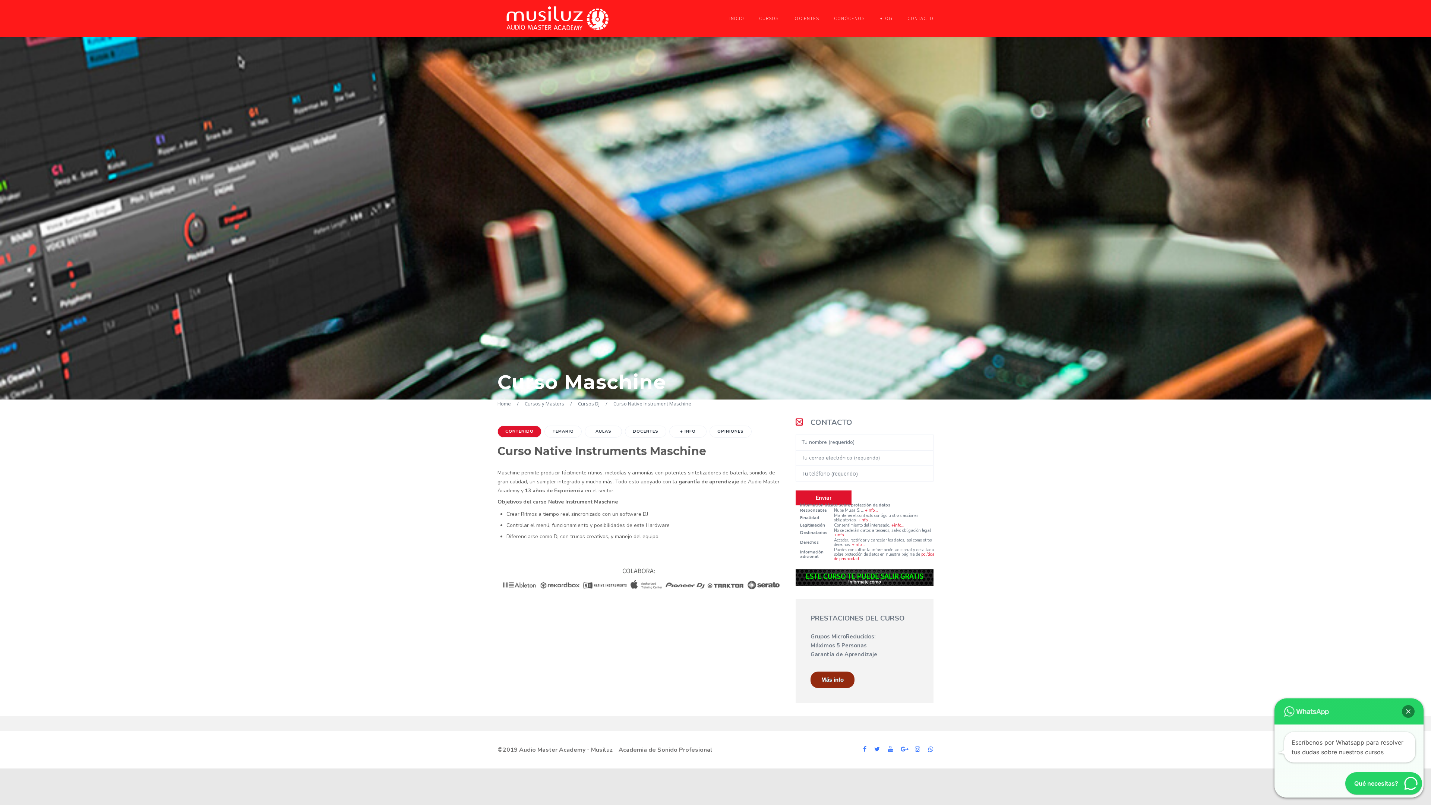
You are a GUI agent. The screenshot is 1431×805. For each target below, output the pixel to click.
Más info (832, 679)
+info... (871, 510)
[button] (1408, 711)
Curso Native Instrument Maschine (652, 403)
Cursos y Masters (544, 403)
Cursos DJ (589, 403)
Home (504, 403)
